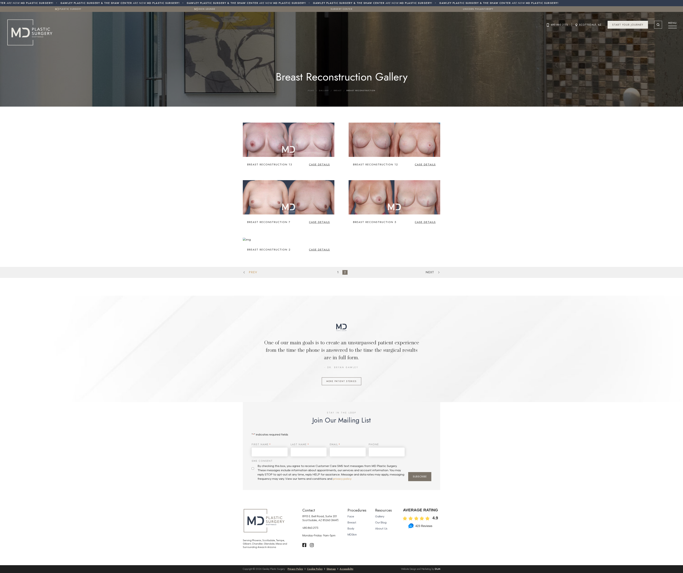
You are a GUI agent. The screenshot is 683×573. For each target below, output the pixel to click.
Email (335, 444)
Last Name (300, 444)
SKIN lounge (206, 9)
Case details (319, 164)
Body (351, 528)
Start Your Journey (627, 24)
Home (311, 90)
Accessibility (346, 569)
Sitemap (331, 569)
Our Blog (380, 522)
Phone (374, 444)
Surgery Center (341, 9)
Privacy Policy (295, 569)
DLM (437, 569)
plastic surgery (70, 9)
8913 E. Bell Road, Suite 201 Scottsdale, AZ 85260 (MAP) (320, 518)
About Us (381, 528)
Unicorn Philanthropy (478, 9)
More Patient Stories (341, 381)
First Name (261, 444)
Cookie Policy (315, 569)
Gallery (324, 90)
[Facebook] (304, 545)
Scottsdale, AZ (590, 24)
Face (351, 516)
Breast (338, 90)
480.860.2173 (559, 24)
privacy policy (342, 479)
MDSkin (352, 534)
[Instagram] (312, 545)
